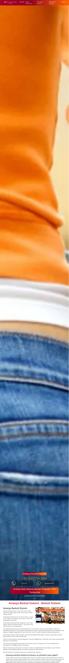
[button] (5, 302)
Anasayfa (21, 2)
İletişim (63, 2)
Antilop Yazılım (13, 3)
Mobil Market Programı (52, 2)
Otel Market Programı (40, 2)
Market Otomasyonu (29, 2)
